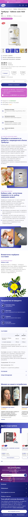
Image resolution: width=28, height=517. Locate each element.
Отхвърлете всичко (7, 514)
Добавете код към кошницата (14, 95)
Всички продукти (8, 9)
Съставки (4, 331)
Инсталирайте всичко (14, 511)
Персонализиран (20, 514)
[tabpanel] (14, 350)
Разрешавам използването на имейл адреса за (14, 479)
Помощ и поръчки (6, 496)
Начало (2, 9)
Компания (3, 484)
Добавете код (15, 2)
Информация (4, 488)
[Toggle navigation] (26, 5)
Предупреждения (6, 375)
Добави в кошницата (14, 84)
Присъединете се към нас (8, 492)
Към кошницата (10, 457)
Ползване (4, 371)
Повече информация (17, 507)
